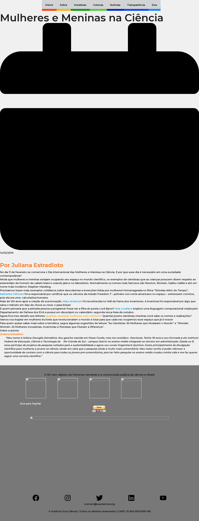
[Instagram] (67, 498)
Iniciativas (80, 5)
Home (49, 5)
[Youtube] (163, 498)
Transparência (136, 5)
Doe (154, 5)
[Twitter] (99, 498)
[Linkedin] (131, 498)
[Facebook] (35, 498)
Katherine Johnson (12, 294)
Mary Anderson (72, 301)
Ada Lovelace (123, 308)
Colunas (98, 5)
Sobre (63, 5)
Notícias (115, 5)
